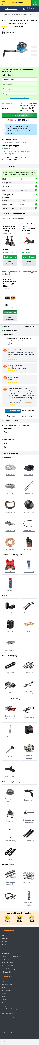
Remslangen (28, 493)
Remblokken (28, 475)
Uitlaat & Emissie (7, 972)
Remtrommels (29, 512)
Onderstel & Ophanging (9, 969)
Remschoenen (10, 512)
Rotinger (4, 944)
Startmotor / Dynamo (28, 757)
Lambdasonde (10, 904)
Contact (4, 1000)
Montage (4, 996)
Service (4, 993)
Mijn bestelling (6, 990)
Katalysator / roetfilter (28, 904)
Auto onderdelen (7, 984)
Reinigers (10, 590)
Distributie (29, 673)
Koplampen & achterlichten (10, 717)
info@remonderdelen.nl (10, 1033)
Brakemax (5, 938)
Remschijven (10, 475)
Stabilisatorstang (10, 841)
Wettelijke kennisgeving (9, 1009)
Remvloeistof (29, 549)
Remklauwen (10, 493)
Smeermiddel (29, 572)
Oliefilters (10, 632)
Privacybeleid (6, 1006)
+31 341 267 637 (8, 1030)
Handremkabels (29, 531)
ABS (3, 935)
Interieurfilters (10, 650)
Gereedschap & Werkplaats (10, 956)
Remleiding (10, 549)
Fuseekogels (10, 821)
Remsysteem (6, 953)
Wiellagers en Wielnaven (10, 800)
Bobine (10, 757)
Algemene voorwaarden (9, 1003)
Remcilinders (10, 531)
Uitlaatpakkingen (29, 883)
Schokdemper (29, 841)
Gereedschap (10, 572)
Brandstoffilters (10, 613)
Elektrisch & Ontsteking (9, 966)
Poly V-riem (10, 673)
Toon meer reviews (13, 411)
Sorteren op (5, 344)
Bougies (10, 737)
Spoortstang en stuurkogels (28, 821)
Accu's (29, 737)
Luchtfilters (29, 632)
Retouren (4, 987)
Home (3, 981)
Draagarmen (28, 800)
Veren (10, 859)
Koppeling (10, 692)
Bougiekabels (29, 717)
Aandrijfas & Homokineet (28, 692)
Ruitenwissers (29, 613)
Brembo (4, 941)
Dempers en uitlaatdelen (10, 883)
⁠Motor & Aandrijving (8, 963)
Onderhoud (5, 959)
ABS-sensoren (10, 776)
